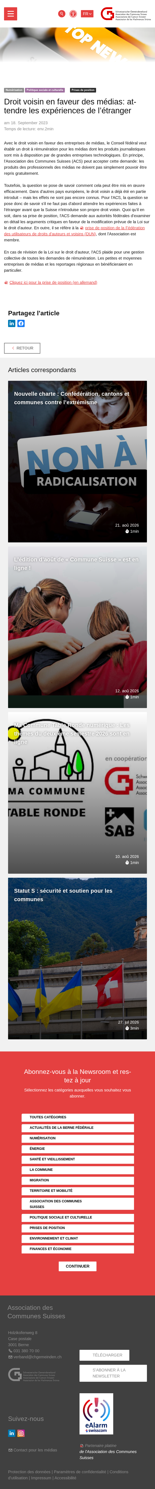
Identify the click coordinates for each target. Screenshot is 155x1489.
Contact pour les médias (35, 1450)
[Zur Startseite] (126, 13)
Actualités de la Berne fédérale (61, 1128)
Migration (39, 1180)
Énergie (37, 1149)
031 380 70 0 (25, 1351)
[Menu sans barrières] (73, 14)
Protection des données (29, 1472)
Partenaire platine (100, 1445)
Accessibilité (65, 1478)
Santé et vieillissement (52, 1159)
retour (61, 13)
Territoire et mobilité (51, 1191)
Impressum (41, 1478)
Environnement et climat (54, 1238)
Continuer (77, 1266)
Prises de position (83, 90)
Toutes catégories (48, 1117)
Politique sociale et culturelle (45, 90)
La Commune (41, 1170)
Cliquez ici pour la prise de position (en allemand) (53, 282)
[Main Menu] (10, 13)
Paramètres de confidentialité (80, 1472)
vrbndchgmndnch (38, 1357)
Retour (25, 348)
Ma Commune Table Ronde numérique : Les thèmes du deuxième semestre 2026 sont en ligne (72, 733)
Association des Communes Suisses (56, 1204)
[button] (10, 13)
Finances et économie (50, 1249)
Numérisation (14, 90)
